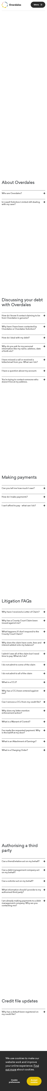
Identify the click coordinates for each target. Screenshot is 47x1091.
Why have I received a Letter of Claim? (20, 611)
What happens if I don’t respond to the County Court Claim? (20, 632)
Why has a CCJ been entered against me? (20, 692)
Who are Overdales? (12, 193)
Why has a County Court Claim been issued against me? (20, 621)
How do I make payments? (15, 496)
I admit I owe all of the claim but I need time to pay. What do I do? (20, 654)
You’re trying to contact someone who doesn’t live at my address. (20, 380)
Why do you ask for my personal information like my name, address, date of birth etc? (21, 348)
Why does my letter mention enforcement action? (16, 711)
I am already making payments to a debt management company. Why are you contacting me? (21, 903)
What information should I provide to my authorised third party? (21, 891)
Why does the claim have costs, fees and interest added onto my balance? (21, 643)
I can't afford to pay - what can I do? (19, 505)
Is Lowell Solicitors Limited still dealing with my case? (21, 203)
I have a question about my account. (19, 370)
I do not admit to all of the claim (17, 673)
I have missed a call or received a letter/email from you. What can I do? (20, 360)
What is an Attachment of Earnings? (19, 741)
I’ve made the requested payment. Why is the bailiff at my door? (21, 731)
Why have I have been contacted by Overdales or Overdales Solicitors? (19, 327)
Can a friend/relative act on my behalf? (20, 861)
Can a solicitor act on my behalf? (17, 881)
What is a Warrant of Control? (16, 721)
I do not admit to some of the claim (18, 664)
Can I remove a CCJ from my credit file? (21, 701)
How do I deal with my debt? (16, 337)
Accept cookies (34, 1081)
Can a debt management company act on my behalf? (20, 871)
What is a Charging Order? (15, 750)
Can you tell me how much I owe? (18, 488)
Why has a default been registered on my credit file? (20, 1013)
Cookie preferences (14, 1081)
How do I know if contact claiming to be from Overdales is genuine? (21, 316)
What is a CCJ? (9, 682)
